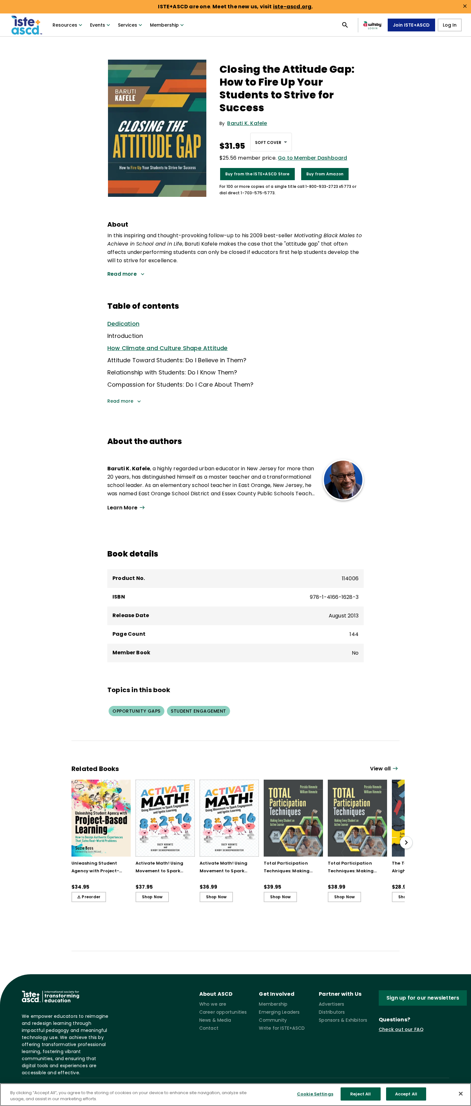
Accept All (406, 1094)
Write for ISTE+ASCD (282, 1028)
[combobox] (271, 142)
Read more (120, 401)
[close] (465, 6)
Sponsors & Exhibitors (343, 1020)
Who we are (213, 1004)
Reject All (360, 1094)
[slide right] (406, 842)
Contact (209, 1028)
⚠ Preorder (88, 897)
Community (273, 1020)
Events (97, 25)
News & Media (215, 1020)
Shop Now (152, 897)
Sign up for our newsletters (422, 997)
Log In (450, 25)
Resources (65, 25)
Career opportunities (223, 1012)
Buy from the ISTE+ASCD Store (257, 174)
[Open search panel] (345, 25)
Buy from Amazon (325, 174)
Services (127, 25)
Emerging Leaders (279, 1012)
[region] (235, 1094)
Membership (164, 25)
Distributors (332, 1012)
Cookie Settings (315, 1094)
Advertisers (331, 1004)
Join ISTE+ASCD (411, 25)
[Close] (461, 1093)
